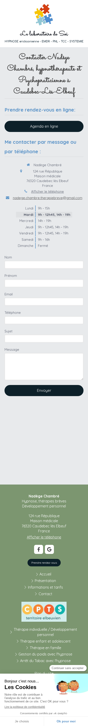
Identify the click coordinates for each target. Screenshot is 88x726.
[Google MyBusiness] (49, 549)
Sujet (8, 331)
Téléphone (13, 312)
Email (9, 294)
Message (12, 349)
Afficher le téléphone (47, 191)
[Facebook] (38, 549)
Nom (8, 257)
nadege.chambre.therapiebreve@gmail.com (47, 198)
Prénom (11, 275)
